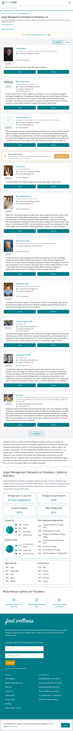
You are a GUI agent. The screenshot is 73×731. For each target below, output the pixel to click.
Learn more (14, 726)
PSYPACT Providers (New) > (48, 699)
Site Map (8, 704)
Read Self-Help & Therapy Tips (36, 605)
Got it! (65, 725)
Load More (36, 434)
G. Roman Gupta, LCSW (24, 321)
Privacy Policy (10, 699)
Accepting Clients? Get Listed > (50, 679)
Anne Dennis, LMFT (23, 241)
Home (3, 14)
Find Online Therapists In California (13, 605)
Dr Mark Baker (21, 48)
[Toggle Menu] (69, 3)
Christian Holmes (22, 117)
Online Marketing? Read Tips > (49, 687)
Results (58, 42)
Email (20, 72)
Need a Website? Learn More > (49, 691)
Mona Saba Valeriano (23, 196)
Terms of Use (10, 695)
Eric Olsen (19, 395)
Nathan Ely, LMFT (22, 284)
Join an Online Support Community (59, 605)
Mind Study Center (23, 82)
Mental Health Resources (14, 683)
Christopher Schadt (23, 355)
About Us (8, 687)
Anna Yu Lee (20, 166)
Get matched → (61, 156)
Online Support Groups (13, 708)
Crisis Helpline (10, 679)
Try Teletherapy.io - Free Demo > (50, 695)
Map (68, 42)
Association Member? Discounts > (51, 683)
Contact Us (9, 691)
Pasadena (13, 14)
